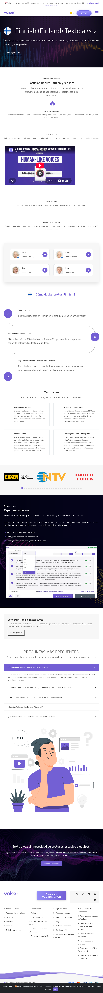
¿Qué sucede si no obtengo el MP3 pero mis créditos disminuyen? (35, 697)
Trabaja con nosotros (14, 930)
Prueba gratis (12, 52)
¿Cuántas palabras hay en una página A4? (25, 707)
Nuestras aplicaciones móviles (51, 895)
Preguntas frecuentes (64, 917)
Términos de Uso (62, 930)
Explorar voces (61, 908)
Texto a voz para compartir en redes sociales (85, 926)
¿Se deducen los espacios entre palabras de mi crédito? (31, 717)
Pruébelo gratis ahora (51, 863)
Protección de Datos (63, 925)
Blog (57, 921)
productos (10, 921)
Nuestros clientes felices (15, 913)
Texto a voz (35, 913)
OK (55, 989)
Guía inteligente (37, 917)
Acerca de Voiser (12, 908)
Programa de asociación (40, 936)
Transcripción (36, 908)
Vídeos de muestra (63, 913)
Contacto (9, 925)
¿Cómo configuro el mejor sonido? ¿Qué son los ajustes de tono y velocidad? (40, 687)
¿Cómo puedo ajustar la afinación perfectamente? (28, 667)
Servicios (9, 917)
